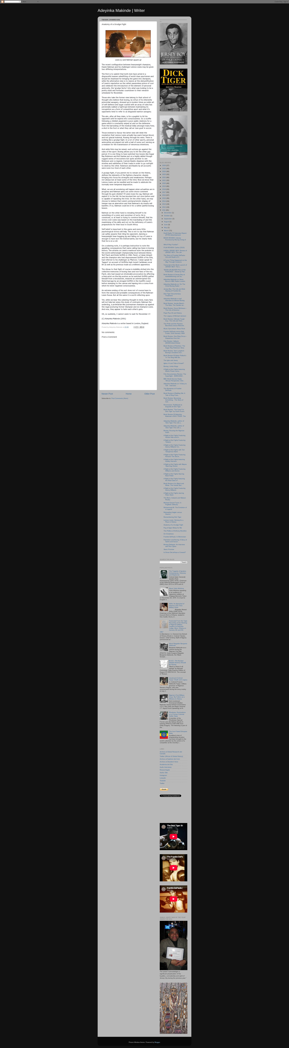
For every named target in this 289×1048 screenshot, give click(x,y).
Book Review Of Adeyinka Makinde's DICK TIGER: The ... (175, 416)
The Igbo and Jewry (171, 360)
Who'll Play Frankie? (171, 244)
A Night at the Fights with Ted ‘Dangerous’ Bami (174, 450)
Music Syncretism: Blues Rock (174, 328)
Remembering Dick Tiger (172, 517)
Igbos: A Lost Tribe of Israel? (174, 363)
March (166, 230)
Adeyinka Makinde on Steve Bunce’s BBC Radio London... (175, 280)
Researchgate (165, 770)
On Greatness (169, 534)
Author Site (164, 772)
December (168, 213)
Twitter (162, 783)
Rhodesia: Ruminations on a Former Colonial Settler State (177, 714)
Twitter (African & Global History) (171, 756)
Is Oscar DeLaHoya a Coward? (175, 552)
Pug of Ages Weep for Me (173, 528)
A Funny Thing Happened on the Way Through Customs (175, 261)
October (167, 216)
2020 (164, 183)
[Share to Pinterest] (143, 327)
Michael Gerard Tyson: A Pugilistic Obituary (172, 503)
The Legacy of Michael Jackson (175, 316)
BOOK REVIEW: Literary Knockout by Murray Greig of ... (175, 239)
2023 (164, 174)
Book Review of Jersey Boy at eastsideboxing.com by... (174, 275)
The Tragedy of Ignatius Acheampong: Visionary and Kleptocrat (177, 573)
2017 (164, 192)
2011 (164, 210)
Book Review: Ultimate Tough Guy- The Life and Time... (174, 320)
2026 (164, 165)
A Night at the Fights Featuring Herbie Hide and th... (174, 436)
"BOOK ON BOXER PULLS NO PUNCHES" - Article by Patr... (175, 270)
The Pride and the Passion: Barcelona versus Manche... (174, 324)
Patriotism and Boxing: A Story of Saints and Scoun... (175, 540)
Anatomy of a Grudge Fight (173, 525)
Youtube (163, 781)
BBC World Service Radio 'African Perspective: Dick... (174, 380)
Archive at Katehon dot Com (170, 759)
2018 (164, 189)
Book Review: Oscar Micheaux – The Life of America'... (175, 309)
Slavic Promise (169, 549)
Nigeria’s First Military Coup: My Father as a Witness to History (177, 697)
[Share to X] (139, 327)
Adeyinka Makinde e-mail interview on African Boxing (174, 299)
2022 (164, 177)
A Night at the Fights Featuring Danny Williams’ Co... (174, 446)
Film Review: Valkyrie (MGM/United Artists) (172, 342)
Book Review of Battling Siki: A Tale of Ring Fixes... (174, 394)
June (166, 224)
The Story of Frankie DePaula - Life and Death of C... (175, 256)
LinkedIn (163, 778)
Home (129, 394)
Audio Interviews (165, 767)
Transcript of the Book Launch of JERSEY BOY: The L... (175, 266)
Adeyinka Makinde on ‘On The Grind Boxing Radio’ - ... (174, 285)
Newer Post (107, 394)
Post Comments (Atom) (119, 398)
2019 (164, 186)
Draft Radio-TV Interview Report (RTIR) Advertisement (175, 234)
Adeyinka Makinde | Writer (121, 10)
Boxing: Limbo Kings (171, 366)
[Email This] (135, 327)
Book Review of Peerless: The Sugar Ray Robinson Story (174, 347)
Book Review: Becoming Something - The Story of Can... (173, 400)
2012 (164, 207)
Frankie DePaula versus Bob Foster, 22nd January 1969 (174, 332)
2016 (164, 195)
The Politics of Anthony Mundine (175, 531)
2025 (164, 168)
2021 (164, 180)
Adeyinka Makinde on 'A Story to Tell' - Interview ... (175, 384)
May (166, 227)
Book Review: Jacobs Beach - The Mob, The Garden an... (174, 304)
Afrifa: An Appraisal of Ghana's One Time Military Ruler (176, 605)
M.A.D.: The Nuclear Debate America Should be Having (177, 662)
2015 (164, 198)
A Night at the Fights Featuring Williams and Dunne (174, 470)
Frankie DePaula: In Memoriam (175, 537)
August (166, 222)
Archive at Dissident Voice (169, 762)
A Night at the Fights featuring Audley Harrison (174, 460)
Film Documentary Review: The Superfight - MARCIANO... (175, 375)
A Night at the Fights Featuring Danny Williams (174, 489)
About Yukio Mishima (176, 588)
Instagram (163, 775)
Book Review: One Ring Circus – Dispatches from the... (175, 337)
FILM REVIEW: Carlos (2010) (174, 247)
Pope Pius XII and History (173, 313)
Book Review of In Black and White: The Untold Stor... (174, 484)
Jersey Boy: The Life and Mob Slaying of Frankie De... (174, 290)
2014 (164, 201)
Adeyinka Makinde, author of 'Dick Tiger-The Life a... (174, 422)
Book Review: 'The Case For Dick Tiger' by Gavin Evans (174, 410)
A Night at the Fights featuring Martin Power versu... (174, 370)
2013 (164, 204)
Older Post (149, 394)
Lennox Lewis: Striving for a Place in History (173, 521)
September (168, 219)
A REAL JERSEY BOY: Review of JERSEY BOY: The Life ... (175, 251)
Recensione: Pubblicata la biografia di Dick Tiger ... (173, 405)
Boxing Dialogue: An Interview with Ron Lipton (174, 545)
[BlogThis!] (137, 327)
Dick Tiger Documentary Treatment (172, 294)
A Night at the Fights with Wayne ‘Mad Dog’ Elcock (175, 465)
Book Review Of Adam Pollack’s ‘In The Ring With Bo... (175, 356)
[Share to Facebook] (141, 327)
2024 (164, 171)
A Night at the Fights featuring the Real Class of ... (174, 479)
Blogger (157, 1042)
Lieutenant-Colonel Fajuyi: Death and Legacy (178, 679)
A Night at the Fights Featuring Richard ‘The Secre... (174, 455)
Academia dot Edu (166, 764)
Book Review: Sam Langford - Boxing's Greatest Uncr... (174, 351)
